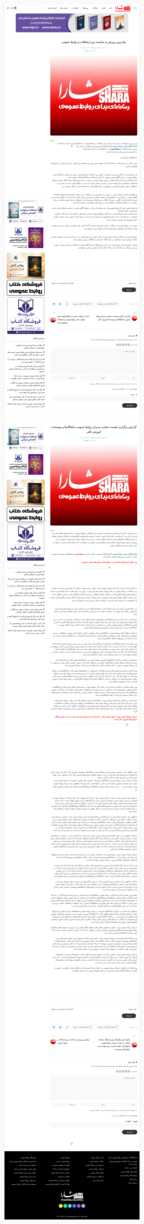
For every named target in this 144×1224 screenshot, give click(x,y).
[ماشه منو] (133, 8)
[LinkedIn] (88, 50)
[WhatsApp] (90, 50)
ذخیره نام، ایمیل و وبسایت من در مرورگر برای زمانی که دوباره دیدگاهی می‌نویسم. (112, 384)
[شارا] (122, 8)
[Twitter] (93, 50)
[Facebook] (95, 50)
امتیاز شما (134, 345)
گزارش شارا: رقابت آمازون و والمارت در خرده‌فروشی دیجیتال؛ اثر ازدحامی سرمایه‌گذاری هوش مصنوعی (27, 368)
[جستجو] (8, 8)
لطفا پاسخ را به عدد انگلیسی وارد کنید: (124, 389)
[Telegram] (85, 50)
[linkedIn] (60, 304)
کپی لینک (129, 290)
